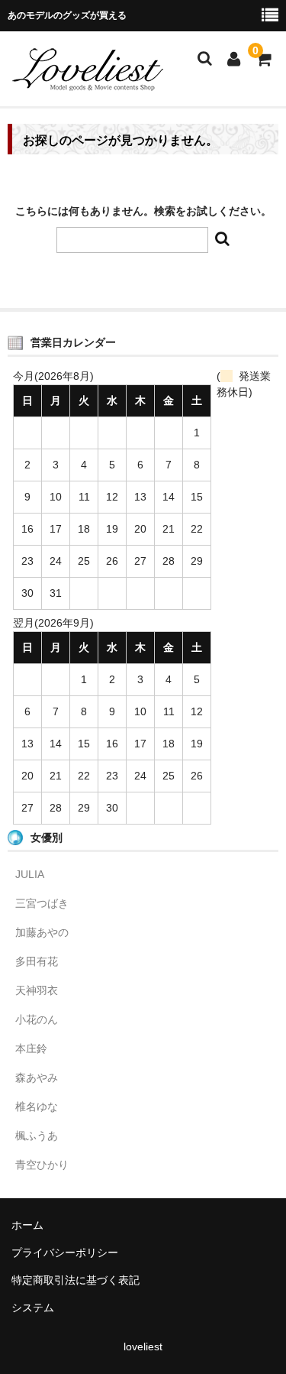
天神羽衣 (36, 990)
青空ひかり (42, 1165)
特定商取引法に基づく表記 (75, 1280)
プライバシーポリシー (64, 1252)
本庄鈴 (31, 1048)
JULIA (29, 874)
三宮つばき (42, 903)
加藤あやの (42, 932)
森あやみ (36, 1077)
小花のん (36, 1019)
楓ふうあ (36, 1135)
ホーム (27, 1225)
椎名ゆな (36, 1106)
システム (32, 1307)
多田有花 (36, 961)
